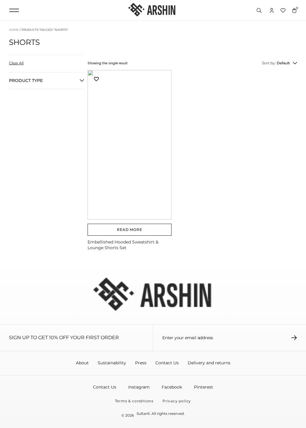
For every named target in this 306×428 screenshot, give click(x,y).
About (82, 362)
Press (140, 362)
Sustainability (112, 362)
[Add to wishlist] (96, 79)
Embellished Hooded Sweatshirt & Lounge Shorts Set (123, 245)
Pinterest (203, 387)
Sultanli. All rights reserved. (161, 413)
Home (14, 30)
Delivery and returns (209, 362)
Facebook (172, 387)
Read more (129, 229)
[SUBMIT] (294, 338)
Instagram (139, 387)
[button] (14, 10)
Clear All (16, 63)
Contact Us (167, 362)
